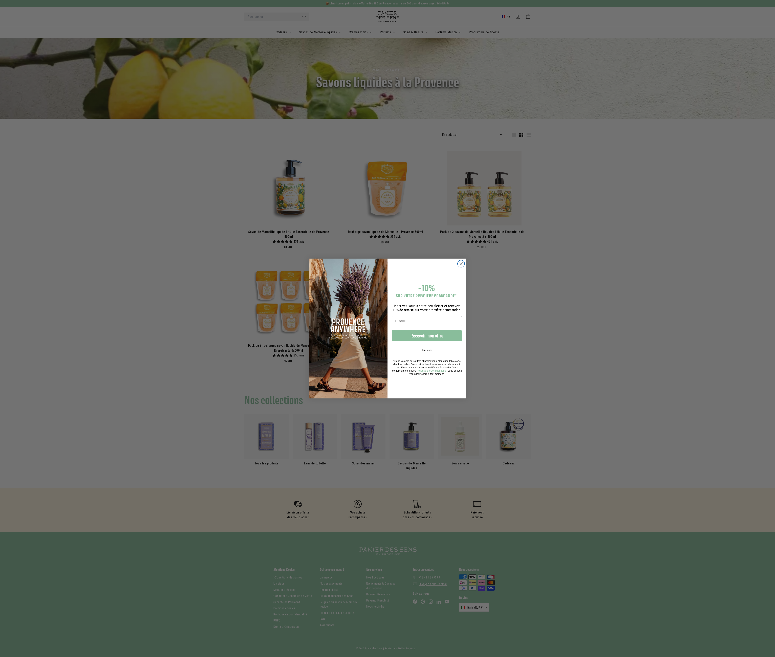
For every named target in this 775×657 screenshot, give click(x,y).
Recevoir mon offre (427, 336)
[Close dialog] (461, 263)
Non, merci (426, 350)
